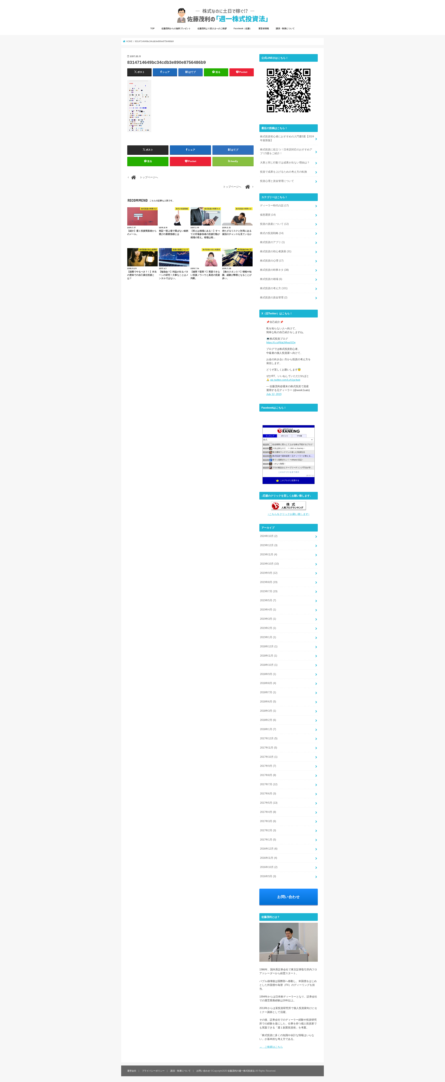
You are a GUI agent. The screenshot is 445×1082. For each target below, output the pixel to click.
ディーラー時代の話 (274, 205)
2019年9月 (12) (268, 573)
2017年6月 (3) (268, 793)
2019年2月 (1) (268, 628)
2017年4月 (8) (268, 812)
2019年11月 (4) (268, 554)
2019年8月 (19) (268, 582)
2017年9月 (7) (268, 766)
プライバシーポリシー (153, 1070)
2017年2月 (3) (268, 830)
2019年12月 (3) (268, 545)
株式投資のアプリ (272, 242)
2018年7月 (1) (268, 692)
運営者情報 (263, 28)
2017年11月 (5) (268, 747)
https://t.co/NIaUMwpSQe (281, 342)
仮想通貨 (268, 214)
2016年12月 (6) (268, 848)
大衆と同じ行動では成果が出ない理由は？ (285, 162)
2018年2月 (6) (268, 720)
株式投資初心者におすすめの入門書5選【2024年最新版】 (287, 138)
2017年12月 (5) (268, 738)
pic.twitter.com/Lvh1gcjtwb (285, 380)
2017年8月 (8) (268, 775)
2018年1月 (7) (268, 729)
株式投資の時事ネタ (274, 269)
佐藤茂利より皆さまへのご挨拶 (212, 28)
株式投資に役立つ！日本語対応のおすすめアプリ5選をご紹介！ (286, 151)
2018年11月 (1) (268, 655)
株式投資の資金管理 (273, 297)
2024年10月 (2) (268, 536)
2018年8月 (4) (268, 683)
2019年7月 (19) (268, 591)
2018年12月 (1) (268, 646)
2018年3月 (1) (268, 710)
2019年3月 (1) (268, 618)
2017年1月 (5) (268, 839)
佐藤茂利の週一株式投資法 (241, 1070)
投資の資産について (274, 224)
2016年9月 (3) (268, 876)
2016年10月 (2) (268, 867)
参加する (310, 475)
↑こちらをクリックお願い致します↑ (289, 514)
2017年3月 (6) (268, 821)
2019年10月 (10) (269, 563)
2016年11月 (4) (268, 857)
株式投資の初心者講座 (275, 251)
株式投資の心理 (272, 260)
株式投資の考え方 (274, 288)
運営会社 (131, 1070)
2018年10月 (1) (268, 664)
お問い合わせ (288, 897)
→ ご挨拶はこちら (271, 1046)
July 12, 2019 (273, 394)
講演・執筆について (285, 28)
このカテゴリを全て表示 (288, 472)
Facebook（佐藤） (243, 28)
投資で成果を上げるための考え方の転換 (283, 171)
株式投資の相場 (271, 279)
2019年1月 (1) (268, 637)
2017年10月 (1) (268, 756)
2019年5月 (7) (268, 600)
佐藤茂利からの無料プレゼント (176, 28)
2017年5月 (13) (268, 802)
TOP (152, 28)
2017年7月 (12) (268, 784)
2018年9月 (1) (268, 674)
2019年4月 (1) (268, 609)
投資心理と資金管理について (277, 181)
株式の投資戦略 (272, 233)
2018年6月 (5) (268, 701)
